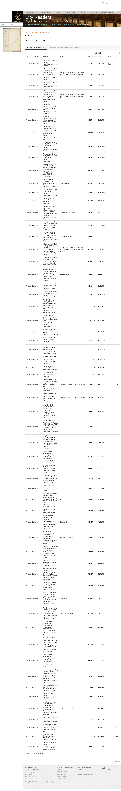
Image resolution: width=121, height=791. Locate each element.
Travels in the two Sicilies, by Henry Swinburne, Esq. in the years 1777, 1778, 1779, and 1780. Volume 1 (50, 304)
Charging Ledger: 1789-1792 (72, 24)
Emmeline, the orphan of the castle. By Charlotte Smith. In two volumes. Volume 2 (50, 260)
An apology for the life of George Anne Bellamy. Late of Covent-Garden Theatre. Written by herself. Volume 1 (50, 409)
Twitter (106, 773)
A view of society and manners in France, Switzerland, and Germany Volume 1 (49, 348)
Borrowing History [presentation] (36, 47)
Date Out (91, 57)
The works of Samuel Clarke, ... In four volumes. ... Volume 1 (49, 744)
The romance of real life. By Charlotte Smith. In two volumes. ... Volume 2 (50, 156)
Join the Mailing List (103, 3)
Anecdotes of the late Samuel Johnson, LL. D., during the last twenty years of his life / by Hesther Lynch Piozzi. (50, 706)
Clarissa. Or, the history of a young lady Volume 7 (50, 285)
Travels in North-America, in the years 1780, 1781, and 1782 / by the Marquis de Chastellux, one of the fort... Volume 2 (50, 425)
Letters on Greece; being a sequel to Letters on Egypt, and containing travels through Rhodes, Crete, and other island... (50, 211)
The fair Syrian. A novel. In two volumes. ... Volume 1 (50, 191)
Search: (97, 53)
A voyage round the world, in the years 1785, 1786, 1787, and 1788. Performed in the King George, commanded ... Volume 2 (50, 642)
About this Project (107, 12)
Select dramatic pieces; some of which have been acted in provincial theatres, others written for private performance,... (50, 535)
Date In (101, 57)
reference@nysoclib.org (30, 776)
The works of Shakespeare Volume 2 (50, 561)
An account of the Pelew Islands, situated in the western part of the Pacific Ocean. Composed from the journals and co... (50, 272)
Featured (82, 12)
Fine (116, 57)
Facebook (118, 3)
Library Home (29, 12)
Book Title (47, 57)
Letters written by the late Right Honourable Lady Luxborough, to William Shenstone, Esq (50, 383)
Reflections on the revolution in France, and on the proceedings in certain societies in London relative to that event (50, 520)
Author (63, 57)
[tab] (36, 48)
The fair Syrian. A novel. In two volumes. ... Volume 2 (50, 200)
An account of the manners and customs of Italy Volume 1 (50, 118)
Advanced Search (69, 12)
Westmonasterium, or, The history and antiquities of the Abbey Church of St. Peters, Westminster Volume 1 (50, 572)
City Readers (29, 24)
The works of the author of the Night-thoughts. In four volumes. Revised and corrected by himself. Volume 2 (50, 550)
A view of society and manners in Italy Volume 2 (49, 339)
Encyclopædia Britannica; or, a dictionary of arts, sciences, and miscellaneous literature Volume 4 (49, 456)
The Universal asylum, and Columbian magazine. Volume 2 (50, 687)
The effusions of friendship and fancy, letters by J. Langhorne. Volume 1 (50, 107)
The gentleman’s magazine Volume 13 (49, 367)
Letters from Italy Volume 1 (48, 694)
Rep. (109, 57)
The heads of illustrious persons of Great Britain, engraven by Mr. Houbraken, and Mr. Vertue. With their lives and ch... (50, 498)
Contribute (43, 41)
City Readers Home (44, 12)
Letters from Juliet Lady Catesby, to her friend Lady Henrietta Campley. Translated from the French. (50, 72)
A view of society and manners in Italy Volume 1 (49, 331)
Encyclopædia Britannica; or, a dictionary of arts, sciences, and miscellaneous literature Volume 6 (49, 626)
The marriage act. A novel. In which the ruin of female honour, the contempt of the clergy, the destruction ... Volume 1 (50, 131)
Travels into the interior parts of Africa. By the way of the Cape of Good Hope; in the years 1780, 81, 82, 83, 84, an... (50, 612)
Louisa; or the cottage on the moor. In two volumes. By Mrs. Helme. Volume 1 (49, 585)
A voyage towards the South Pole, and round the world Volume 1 (50, 223)
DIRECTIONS (106, 769)
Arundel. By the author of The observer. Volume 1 (50, 293)
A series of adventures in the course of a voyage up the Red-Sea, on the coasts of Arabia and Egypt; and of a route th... (50, 597)
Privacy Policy (50, 782)
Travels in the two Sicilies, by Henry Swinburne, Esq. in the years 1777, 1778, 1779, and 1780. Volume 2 (50, 320)
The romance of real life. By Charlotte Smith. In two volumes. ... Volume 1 (50, 144)
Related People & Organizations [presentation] (64, 47)
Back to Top (117, 761)
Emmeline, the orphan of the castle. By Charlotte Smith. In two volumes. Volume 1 (50, 477)
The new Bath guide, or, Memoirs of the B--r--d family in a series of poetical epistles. (50, 234)
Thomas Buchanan (32, 63)
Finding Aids (93, 12)
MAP (103, 768)
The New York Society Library (17, 16)
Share (30, 41)
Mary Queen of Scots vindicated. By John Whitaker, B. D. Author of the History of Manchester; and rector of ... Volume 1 (50, 168)
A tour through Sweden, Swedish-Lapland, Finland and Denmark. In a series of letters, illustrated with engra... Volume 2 (50, 674)
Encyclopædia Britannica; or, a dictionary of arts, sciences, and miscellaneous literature (48, 659)
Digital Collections (41, 24)
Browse (57, 12)
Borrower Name (32, 57)
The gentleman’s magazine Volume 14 (49, 373)
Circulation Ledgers (55, 24)
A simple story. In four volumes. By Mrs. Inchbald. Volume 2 (49, 725)
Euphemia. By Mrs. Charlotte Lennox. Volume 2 (49, 736)
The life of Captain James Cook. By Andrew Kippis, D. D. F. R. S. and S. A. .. (50, 182)
